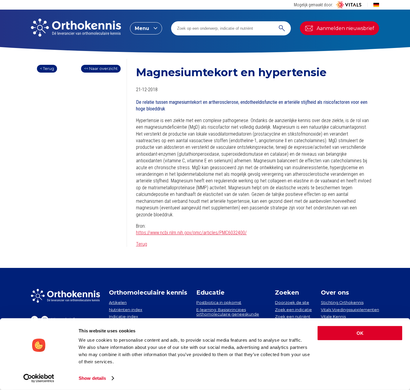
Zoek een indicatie (293, 309)
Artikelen (118, 302)
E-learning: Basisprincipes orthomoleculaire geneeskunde (227, 312)
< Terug (47, 68)
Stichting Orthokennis (342, 302)
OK (360, 333)
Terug (141, 244)
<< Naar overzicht (101, 68)
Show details (92, 378)
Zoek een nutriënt (292, 316)
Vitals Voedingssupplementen (350, 309)
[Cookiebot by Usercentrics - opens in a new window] (39, 378)
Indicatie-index (123, 316)
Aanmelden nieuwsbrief (345, 28)
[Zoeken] (282, 28)
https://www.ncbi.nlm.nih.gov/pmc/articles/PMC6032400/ (191, 233)
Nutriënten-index (125, 309)
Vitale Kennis (333, 316)
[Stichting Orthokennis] (76, 28)
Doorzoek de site (292, 302)
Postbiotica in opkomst (218, 302)
